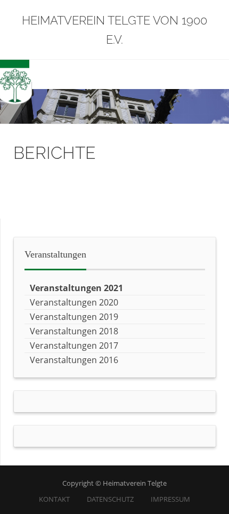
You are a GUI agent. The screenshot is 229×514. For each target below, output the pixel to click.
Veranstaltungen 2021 (76, 288)
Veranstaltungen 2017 (74, 345)
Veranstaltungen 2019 (74, 317)
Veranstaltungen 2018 (74, 331)
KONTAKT (54, 499)
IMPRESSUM (170, 499)
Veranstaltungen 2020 (74, 302)
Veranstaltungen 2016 (74, 360)
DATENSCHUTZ (110, 499)
